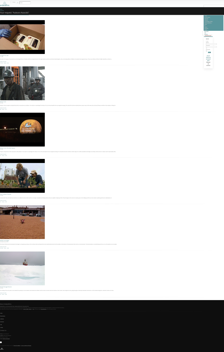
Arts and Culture (207, 17)
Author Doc (206, 18)
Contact (1, 327)
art (33, 309)
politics (27, 309)
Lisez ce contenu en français (26, 345)
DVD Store (2, 321)
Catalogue (2, 10)
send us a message (6, 338)
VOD (1, 324)
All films (205, 15)
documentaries (43, 309)
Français (14, 2)
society (24, 309)
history (30, 309)
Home (1, 9)
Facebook (17, 2)
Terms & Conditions (17, 345)
